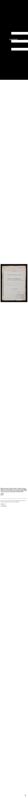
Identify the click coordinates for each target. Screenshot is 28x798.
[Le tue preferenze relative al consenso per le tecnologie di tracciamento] (25, 795)
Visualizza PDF (4, 505)
